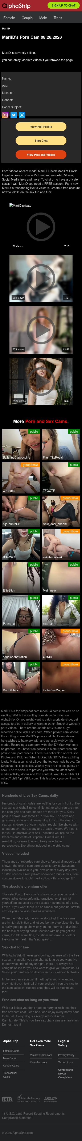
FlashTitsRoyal (53, 457)
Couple (27, 17)
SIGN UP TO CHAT (63, 5)
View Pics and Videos (41, 155)
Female (9, 17)
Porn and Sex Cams (46, 421)
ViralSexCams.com (41, 1055)
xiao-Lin (48, 623)
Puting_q (9, 623)
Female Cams (11, 1050)
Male (43, 17)
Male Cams (9, 1058)
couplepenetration (15, 657)
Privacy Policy (66, 1055)
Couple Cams (11, 1065)
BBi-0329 (9, 557)
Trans (58, 17)
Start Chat (41, 140)
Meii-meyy (50, 590)
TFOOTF (49, 490)
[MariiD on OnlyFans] (23, 115)
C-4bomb (9, 490)
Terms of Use (65, 1062)
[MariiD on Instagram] (6, 115)
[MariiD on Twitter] (15, 115)
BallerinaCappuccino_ (17, 457)
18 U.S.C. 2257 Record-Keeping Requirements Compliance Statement (33, 1115)
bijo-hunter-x (11, 524)
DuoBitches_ (11, 690)
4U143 (47, 657)
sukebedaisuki (52, 557)
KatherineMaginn (54, 690)
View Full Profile (41, 127)
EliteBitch (9, 590)
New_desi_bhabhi (55, 524)
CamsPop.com (38, 1062)
